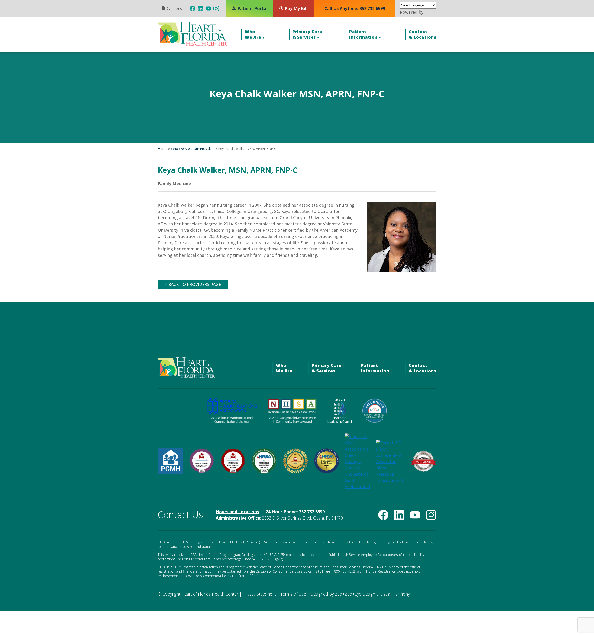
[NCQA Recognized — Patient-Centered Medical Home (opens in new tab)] (374, 422)
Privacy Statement (259, 594)
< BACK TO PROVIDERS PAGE (193, 284)
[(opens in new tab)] (192, 8)
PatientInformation (363, 34)
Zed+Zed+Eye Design (355, 594)
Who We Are (180, 148)
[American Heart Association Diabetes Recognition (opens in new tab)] (423, 470)
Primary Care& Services (307, 34)
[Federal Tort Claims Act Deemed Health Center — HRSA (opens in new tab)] (326, 472)
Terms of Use (293, 594)
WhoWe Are (253, 34)
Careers (173, 8)
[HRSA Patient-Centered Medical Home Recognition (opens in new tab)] (170, 472)
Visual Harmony (395, 594)
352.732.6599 (372, 8)
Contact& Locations (422, 34)
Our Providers (204, 148)
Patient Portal (252, 8)
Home (162, 148)
